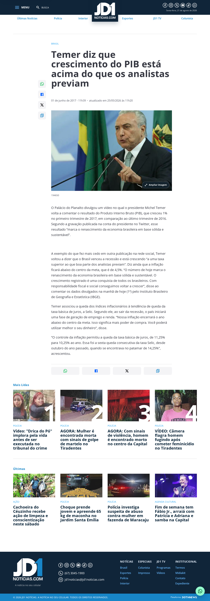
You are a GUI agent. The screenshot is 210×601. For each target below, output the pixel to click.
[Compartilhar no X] (42, 105)
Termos (180, 567)
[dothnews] (189, 597)
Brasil (123, 567)
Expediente (182, 583)
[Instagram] (171, 5)
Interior (83, 18)
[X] (177, 5)
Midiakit (180, 573)
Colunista (187, 18)
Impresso (144, 573)
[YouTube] (182, 5)
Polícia (58, 18)
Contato (180, 578)
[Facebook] (165, 5)
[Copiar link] (42, 115)
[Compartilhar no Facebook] (42, 94)
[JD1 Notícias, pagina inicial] (28, 569)
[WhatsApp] (194, 5)
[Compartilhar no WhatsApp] (42, 84)
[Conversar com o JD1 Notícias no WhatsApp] (200, 591)
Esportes (127, 18)
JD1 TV (157, 18)
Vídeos (161, 573)
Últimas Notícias (27, 18)
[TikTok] (188, 5)
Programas (163, 567)
